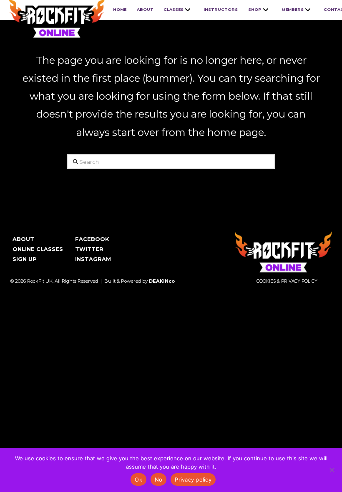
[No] (331, 470)
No (159, 479)
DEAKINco (162, 281)
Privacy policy (193, 479)
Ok (138, 479)
